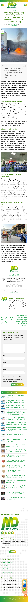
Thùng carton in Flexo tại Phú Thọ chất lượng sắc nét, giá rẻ (16, 450)
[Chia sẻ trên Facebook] (9, 285)
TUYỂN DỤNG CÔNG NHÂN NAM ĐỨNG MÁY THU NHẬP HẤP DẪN (16, 423)
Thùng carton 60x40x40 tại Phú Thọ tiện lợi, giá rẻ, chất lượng (15, 466)
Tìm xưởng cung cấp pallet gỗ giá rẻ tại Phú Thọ (16, 481)
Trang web (6, 369)
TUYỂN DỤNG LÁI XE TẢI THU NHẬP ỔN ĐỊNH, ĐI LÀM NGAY (15, 401)
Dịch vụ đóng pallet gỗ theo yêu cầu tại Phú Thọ (15, 498)
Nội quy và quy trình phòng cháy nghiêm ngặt (14, 73)
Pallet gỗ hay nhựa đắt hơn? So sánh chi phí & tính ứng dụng (15, 460)
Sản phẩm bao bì (8, 562)
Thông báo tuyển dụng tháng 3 (15, 434)
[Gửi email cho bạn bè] (15, 285)
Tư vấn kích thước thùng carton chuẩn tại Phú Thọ (15, 471)
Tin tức (14, 10)
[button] (2, 5)
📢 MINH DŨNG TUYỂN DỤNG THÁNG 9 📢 (15, 396)
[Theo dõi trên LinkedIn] (12, 532)
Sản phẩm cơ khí (8, 569)
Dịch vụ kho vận (8, 572)
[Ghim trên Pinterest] (18, 285)
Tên (4, 355)
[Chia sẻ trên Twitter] (12, 285)
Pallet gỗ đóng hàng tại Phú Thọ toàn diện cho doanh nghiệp (15, 476)
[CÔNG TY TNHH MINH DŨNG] (14, 5)
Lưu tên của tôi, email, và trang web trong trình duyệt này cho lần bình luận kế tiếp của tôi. (13, 379)
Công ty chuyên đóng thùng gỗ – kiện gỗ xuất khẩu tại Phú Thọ (15, 493)
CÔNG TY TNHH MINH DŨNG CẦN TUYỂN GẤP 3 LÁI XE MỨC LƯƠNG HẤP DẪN (16, 429)
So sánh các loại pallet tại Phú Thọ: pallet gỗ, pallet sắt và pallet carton (16, 487)
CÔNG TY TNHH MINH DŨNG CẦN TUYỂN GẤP (16, 440)
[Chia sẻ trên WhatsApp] (7, 285)
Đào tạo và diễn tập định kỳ (12, 70)
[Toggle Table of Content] (23, 66)
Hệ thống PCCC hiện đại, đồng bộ (13, 68)
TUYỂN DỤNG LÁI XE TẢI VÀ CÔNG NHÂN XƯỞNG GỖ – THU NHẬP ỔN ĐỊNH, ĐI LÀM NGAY (15, 412)
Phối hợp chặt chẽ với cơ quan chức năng (14, 76)
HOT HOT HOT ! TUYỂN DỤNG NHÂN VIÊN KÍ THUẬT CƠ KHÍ (15, 418)
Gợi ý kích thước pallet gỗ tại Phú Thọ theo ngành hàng (16, 455)
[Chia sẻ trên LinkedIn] (21, 285)
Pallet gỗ (6, 566)
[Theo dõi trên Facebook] (2, 532)
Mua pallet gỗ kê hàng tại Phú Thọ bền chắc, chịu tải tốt (16, 445)
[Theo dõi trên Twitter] (9, 532)
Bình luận (6, 342)
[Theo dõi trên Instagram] (6, 532)
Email (5, 362)
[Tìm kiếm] (25, 5)
